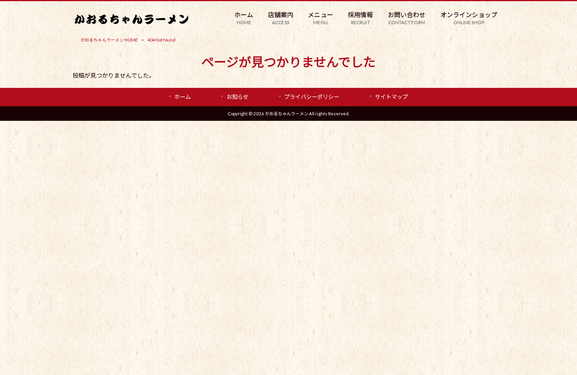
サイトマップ (391, 96)
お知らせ (237, 96)
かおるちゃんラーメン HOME (108, 39)
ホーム (182, 96)
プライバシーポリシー (311, 96)
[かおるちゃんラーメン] (131, 21)
